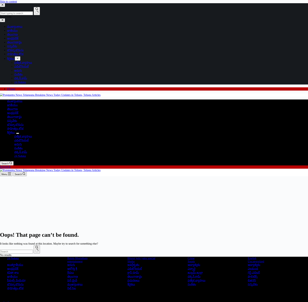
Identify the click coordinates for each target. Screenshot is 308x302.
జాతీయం (12, 104)
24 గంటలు (20, 155)
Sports (191, 261)
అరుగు (18, 144)
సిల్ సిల (71, 288)
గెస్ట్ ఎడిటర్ (254, 272)
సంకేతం (18, 148)
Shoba (131, 261)
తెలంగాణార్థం (14, 116)
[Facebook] (2, 300)
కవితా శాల (13, 272)
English (252, 258)
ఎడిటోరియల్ (21, 140)
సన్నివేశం (12, 120)
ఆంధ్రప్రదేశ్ (12, 112)
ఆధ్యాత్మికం (254, 264)
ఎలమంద (253, 268)
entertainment (75, 261)
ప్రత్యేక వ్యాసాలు (23, 136)
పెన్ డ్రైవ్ (72, 280)
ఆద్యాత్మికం (194, 264)
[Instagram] (10, 300)
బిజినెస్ (252, 280)
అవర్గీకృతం (133, 264)
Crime (191, 258)
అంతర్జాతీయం (15, 264)
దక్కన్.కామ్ (20, 151)
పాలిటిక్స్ (253, 276)
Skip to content (8, 1)
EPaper (11, 88)
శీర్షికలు (11, 132)
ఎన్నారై (191, 268)
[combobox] (16, 252)
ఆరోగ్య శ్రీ (72, 268)
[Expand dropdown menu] (17, 133)
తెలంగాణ (12, 108)
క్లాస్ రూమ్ (133, 272)
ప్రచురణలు (133, 280)
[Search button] (37, 249)
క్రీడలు (70, 272)
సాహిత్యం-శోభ (15, 128)
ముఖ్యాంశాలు (14, 101)
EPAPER (5, 166)
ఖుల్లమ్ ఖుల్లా (195, 272)
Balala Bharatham (77, 258)
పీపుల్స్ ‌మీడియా (16, 280)
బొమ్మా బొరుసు (15, 124)
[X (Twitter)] (6, 300)
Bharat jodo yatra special (141, 258)
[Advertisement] (154, 203)
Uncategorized (256, 261)
